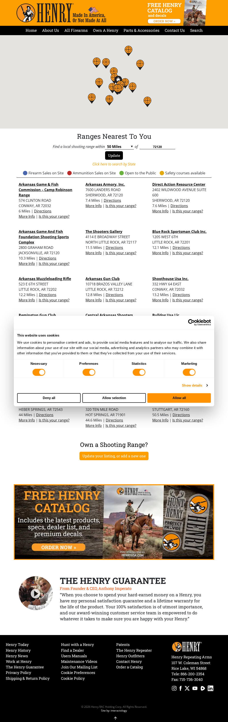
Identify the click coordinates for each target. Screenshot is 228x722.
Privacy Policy (18, 672)
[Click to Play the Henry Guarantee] (36, 593)
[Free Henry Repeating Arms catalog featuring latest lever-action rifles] (178, 13)
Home (31, 30)
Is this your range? (54, 216)
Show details (192, 385)
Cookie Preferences (78, 672)
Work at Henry (19, 661)
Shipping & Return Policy (28, 678)
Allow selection (114, 398)
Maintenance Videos (79, 661)
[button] (117, 89)
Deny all (49, 398)
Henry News (17, 655)
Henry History (18, 650)
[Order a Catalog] (114, 521)
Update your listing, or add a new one (114, 456)
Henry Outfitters (130, 655)
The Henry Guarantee (25, 667)
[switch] (89, 372)
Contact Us (175, 30)
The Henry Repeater (134, 650)
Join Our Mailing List (79, 667)
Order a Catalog (129, 667)
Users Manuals (74, 655)
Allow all (179, 398)
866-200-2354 (192, 673)
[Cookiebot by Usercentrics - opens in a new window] (191, 322)
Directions (42, 211)
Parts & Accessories (141, 30)
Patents (123, 644)
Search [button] (196, 30)
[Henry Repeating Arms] (61, 12)
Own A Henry (105, 30)
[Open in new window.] (174, 689)
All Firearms (76, 30)
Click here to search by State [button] (114, 164)
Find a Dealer (72, 650)
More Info (27, 216)
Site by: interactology (114, 710)
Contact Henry (129, 661)
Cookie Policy (73, 678)
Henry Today (17, 644)
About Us (50, 30)
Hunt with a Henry (77, 644)
